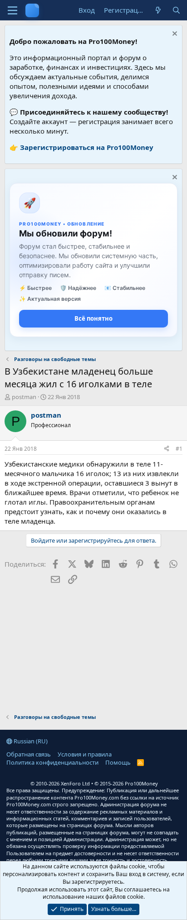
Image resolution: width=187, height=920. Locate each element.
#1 (179, 449)
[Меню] (12, 10)
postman (24, 397)
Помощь (118, 762)
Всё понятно (93, 318)
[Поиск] (176, 10)
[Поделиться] (166, 449)
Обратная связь (28, 754)
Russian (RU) (30, 741)
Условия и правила (85, 754)
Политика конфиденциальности (52, 762)
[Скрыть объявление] (173, 34)
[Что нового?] (158, 10)
